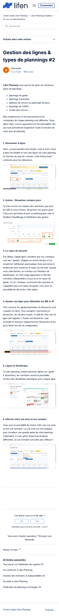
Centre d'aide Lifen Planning (15, 16)
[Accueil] (15, 5)
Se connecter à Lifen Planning (17, 570)
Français (49, 610)
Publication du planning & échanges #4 (22, 587)
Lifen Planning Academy (41, 16)
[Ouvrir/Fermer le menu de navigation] (34, 5)
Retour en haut (10, 549)
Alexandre (16, 68)
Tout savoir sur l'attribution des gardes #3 (23, 564)
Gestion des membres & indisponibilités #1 (24, 575)
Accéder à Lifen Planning (15, 581)
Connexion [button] (46, 5)
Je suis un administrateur (14, 19)
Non (37, 521)
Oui (21, 521)
